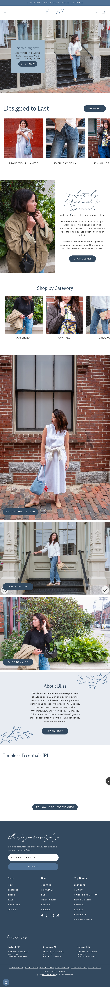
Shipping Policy (16, 967)
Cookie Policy (50, 971)
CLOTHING (13, 890)
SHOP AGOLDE (18, 586)
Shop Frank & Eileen (20, 511)
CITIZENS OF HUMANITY (86, 895)
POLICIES (46, 910)
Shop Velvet (82, 258)
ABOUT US (46, 885)
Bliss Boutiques (49, 975)
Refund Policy (31, 967)
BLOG (44, 895)
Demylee (79, 910)
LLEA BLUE (79, 885)
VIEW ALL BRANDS (83, 920)
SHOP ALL (94, 108)
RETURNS (46, 905)
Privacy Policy (62, 967)
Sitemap (62, 971)
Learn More (55, 731)
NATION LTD (80, 915)
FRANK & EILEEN (82, 900)
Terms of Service (79, 967)
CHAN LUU (79, 905)
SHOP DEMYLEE (18, 662)
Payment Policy (47, 967)
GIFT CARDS (14, 905)
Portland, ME (14, 947)
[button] (97, 11)
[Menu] (5, 12)
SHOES (11, 895)
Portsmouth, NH (84, 947)
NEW (10, 885)
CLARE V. (78, 890)
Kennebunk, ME (50, 947)
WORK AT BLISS (49, 900)
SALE (10, 900)
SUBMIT (33, 866)
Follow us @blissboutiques (55, 807)
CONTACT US (47, 890)
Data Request (94, 967)
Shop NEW (28, 63)
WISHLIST (13, 910)
